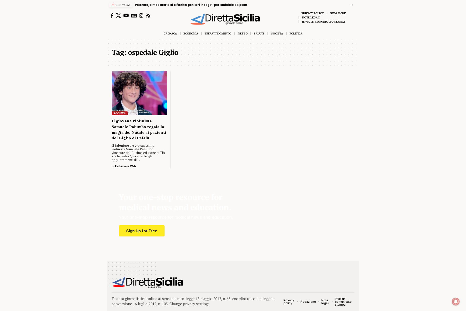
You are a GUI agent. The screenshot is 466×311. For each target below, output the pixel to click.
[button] (351, 5)
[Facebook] (112, 15)
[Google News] (134, 15)
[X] (118, 15)
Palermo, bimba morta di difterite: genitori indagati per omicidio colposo (191, 5)
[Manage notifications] (456, 301)
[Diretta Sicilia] (148, 283)
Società (119, 113)
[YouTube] (126, 15)
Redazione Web (125, 166)
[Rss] (148, 15)
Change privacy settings (189, 303)
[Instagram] (141, 15)
